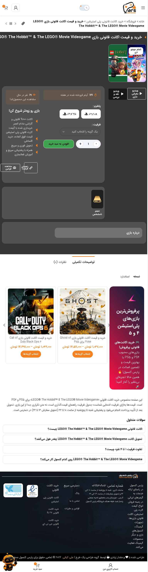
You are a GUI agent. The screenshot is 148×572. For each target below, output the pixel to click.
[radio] (91, 114)
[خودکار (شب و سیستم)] (84, 8)
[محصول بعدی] (6, 23)
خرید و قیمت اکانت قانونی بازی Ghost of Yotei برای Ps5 (82, 340)
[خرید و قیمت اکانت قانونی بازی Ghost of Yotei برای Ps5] (82, 311)
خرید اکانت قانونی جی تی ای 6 (49, 537)
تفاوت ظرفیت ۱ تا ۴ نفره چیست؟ (120, 463)
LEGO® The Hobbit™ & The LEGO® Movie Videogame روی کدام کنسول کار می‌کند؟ (88, 473)
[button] (109, 325)
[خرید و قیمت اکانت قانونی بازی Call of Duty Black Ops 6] (31, 311)
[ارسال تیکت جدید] (9, 561)
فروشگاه (131, 21)
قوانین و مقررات (70, 522)
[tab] (83, 261)
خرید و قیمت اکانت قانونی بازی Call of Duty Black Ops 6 (31, 340)
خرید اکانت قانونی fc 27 (52, 524)
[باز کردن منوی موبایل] (143, 8)
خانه (141, 21)
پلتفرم (97, 106)
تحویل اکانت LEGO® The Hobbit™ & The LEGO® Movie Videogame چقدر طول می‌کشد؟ (85, 453)
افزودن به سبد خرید (59, 144)
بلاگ (76, 507)
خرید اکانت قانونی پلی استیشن (105, 21)
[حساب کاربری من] (16, 8)
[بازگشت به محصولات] (10, 23)
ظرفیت (97, 124)
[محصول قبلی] (15, 23)
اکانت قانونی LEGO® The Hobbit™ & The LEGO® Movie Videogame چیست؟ (92, 443)
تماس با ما (73, 514)
